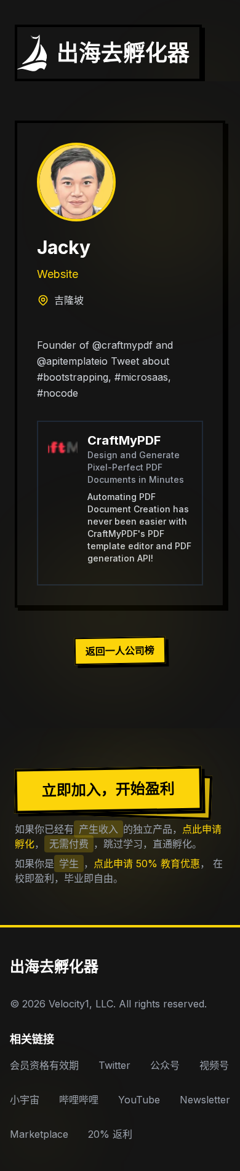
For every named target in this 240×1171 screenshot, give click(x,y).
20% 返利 (110, 1134)
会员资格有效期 (44, 1065)
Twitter (114, 1065)
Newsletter (205, 1100)
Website (57, 274)
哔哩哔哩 (78, 1100)
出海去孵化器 (54, 966)
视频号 (214, 1065)
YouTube (139, 1100)
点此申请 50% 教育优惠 (147, 863)
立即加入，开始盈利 (108, 789)
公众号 (165, 1065)
